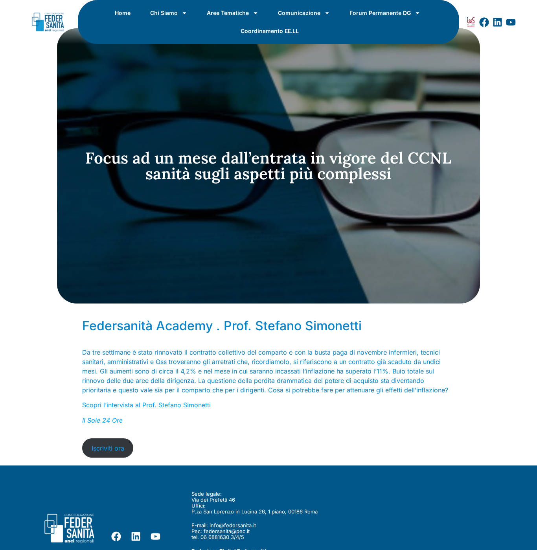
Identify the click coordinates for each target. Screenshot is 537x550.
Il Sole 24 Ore (102, 420)
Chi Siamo (164, 12)
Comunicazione (299, 12)
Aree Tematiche (228, 12)
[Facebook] (484, 22)
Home (123, 12)
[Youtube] (511, 22)
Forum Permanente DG (380, 12)
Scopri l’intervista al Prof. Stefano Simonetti (146, 405)
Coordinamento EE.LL (270, 31)
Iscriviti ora (108, 448)
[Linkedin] (498, 22)
